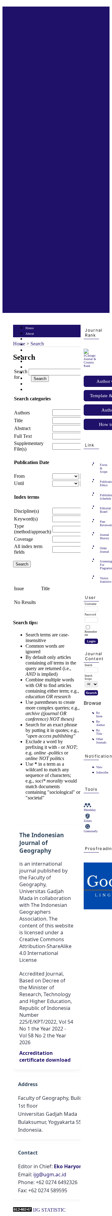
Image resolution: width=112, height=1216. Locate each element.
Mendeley (90, 810)
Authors (22, 412)
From (19, 476)
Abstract (22, 428)
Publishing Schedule (102, 496)
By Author (100, 723)
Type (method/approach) (32, 528)
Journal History (102, 536)
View (99, 767)
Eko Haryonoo (71, 1166)
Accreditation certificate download (45, 1056)
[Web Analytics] (22, 1210)
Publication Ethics (102, 483)
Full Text (23, 436)
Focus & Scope (102, 468)
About (30, 333)
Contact (31, 390)
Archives (32, 361)
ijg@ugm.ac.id (49, 1174)
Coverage (23, 539)
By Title (99, 732)
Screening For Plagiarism (102, 565)
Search (30, 350)
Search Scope (88, 677)
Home (30, 328)
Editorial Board (102, 510)
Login (30, 339)
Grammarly (91, 831)
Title (18, 420)
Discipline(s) (26, 511)
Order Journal (102, 549)
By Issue (99, 714)
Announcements (37, 367)
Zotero (88, 821)
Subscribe (102, 772)
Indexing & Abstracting (42, 384)
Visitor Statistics (102, 579)
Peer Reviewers (102, 523)
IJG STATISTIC (49, 1210)
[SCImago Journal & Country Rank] (91, 366)
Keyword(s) (26, 518)
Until (19, 483)
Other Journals (101, 740)
